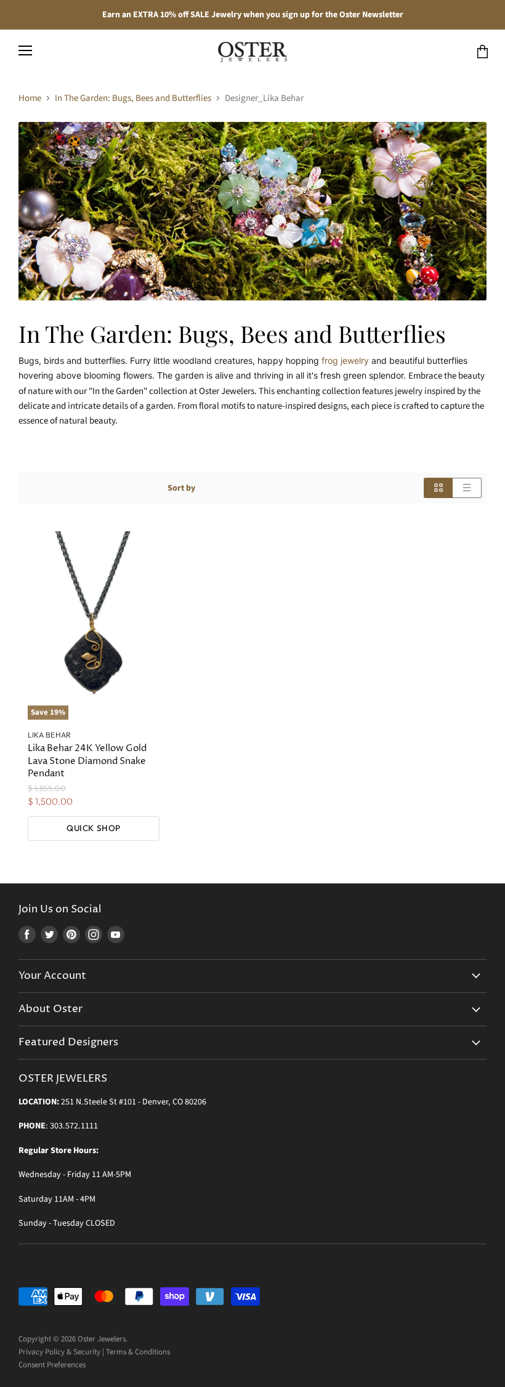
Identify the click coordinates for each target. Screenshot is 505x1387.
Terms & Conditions (138, 1351)
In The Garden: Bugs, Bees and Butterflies (133, 98)
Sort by (181, 488)
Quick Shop (93, 828)
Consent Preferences (52, 1364)
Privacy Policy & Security (59, 1351)
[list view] (467, 488)
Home (29, 98)
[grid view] (438, 488)
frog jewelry (345, 360)
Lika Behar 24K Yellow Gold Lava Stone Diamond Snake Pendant (87, 760)
